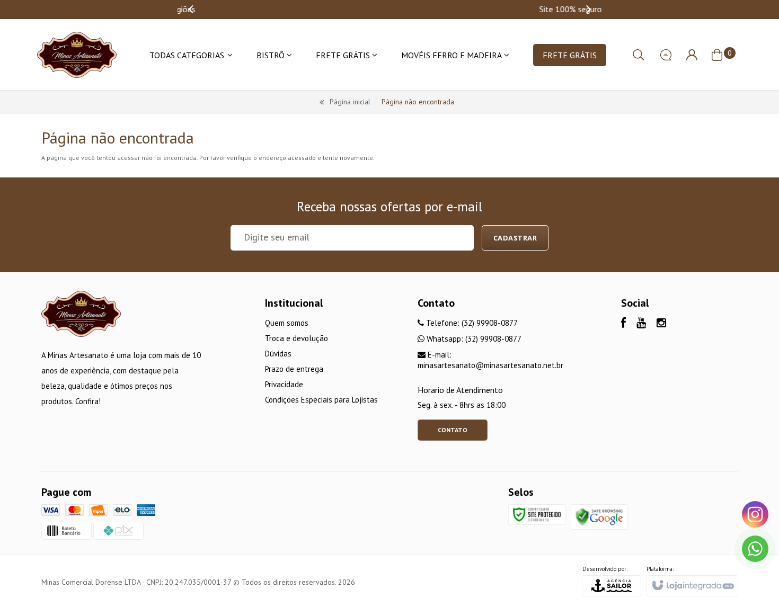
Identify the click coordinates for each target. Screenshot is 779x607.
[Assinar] (515, 238)
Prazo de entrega (294, 369)
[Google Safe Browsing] (599, 516)
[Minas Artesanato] (77, 54)
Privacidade (284, 384)
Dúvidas (278, 354)
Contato (452, 430)
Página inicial (350, 101)
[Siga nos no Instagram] (661, 324)
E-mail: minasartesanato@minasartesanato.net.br (490, 360)
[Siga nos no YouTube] (641, 324)
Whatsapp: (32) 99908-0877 (472, 339)
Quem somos (286, 323)
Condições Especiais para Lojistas (321, 400)
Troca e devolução (296, 338)
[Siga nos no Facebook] (623, 324)
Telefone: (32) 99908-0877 (471, 323)
